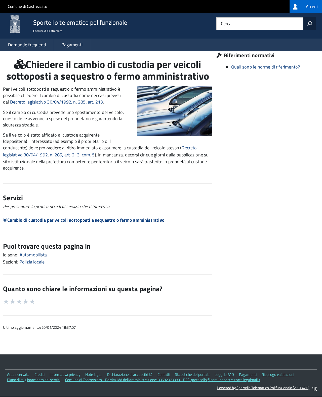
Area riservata (18, 374)
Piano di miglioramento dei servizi (33, 380)
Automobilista (33, 254)
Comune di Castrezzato (27, 6)
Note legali (93, 374)
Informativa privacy (65, 374)
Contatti (163, 374)
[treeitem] (306, 6)
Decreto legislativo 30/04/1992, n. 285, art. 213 (56, 101)
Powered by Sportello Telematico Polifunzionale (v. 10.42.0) (263, 388)
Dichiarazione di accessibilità (129, 374)
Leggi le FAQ (224, 374)
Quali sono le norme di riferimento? (265, 66)
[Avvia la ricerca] (309, 23)
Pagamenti (72, 44)
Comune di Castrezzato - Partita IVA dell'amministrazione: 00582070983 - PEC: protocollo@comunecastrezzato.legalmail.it (162, 380)
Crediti (39, 374)
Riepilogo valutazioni (278, 374)
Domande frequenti (27, 44)
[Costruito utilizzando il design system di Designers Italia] (314, 389)
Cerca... (227, 23)
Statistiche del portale (192, 374)
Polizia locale (32, 261)
